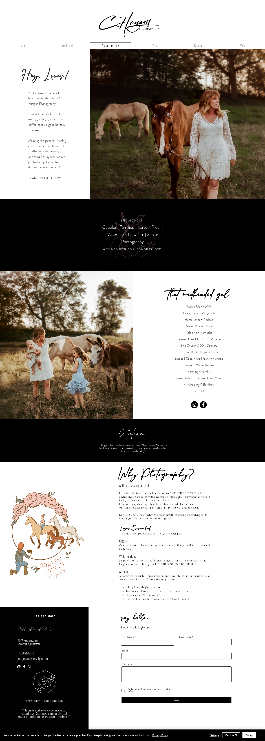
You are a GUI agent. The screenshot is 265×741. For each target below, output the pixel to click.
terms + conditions (53, 701)
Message (127, 664)
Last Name (185, 636)
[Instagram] (194, 404)
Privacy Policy (160, 735)
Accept (249, 735)
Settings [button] (214, 735)
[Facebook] (203, 404)
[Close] (261, 735)
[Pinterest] (19, 666)
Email (125, 650)
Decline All (231, 735)
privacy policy (32, 701)
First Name (128, 636)
